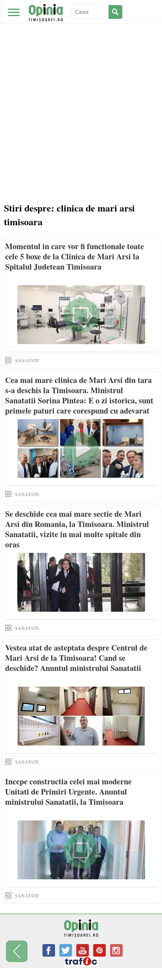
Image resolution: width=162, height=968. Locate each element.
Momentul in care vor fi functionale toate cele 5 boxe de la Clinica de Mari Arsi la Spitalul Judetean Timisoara (74, 256)
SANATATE (27, 360)
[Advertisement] (81, 85)
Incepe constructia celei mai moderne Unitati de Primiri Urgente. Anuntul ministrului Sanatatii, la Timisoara (68, 792)
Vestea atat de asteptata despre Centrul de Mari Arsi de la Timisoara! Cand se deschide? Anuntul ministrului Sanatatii (76, 658)
